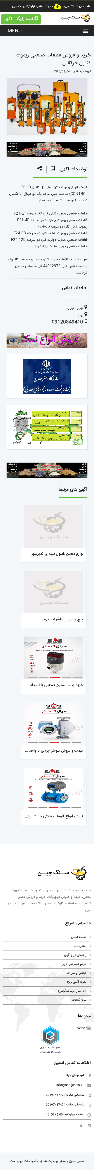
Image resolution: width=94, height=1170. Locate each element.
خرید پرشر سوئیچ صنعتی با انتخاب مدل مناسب (46, 685)
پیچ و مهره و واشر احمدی (63, 619)
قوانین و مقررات (76, 973)
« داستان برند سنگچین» (71, 991)
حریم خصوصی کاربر (74, 964)
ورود (66, 6)
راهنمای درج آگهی (75, 955)
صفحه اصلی (78, 937)
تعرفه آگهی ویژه (76, 982)
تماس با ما (80, 946)
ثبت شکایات (79, 1000)
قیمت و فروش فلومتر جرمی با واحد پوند (52, 750)
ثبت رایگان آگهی (18, 19)
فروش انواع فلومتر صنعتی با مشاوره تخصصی (48, 816)
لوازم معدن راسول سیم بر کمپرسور (57, 554)
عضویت (81, 6)
